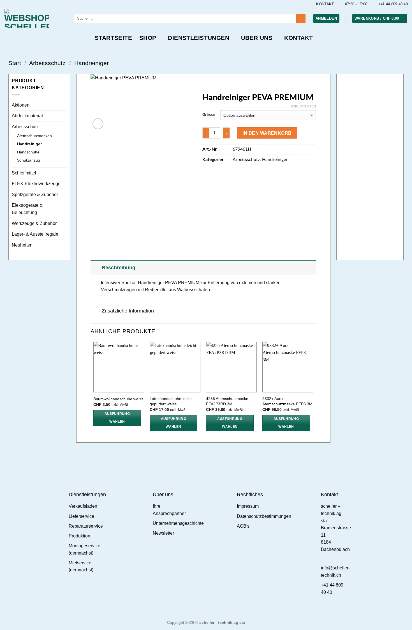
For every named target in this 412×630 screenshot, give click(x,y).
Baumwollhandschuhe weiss (118, 399)
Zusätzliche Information (128, 311)
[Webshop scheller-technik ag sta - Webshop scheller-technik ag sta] (35, 18)
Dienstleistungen (198, 38)
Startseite (113, 38)
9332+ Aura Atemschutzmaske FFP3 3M (287, 401)
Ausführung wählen (117, 417)
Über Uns (256, 38)
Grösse (208, 115)
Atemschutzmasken (34, 136)
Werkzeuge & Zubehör (34, 223)
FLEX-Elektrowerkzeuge (36, 183)
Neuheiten (22, 245)
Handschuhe (28, 152)
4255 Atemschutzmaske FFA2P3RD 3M (227, 401)
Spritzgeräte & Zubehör (35, 194)
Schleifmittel (24, 173)
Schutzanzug (28, 160)
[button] (326, 18)
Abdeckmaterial (27, 115)
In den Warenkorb (266, 133)
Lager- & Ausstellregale (35, 234)
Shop (147, 38)
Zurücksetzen (303, 106)
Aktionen (20, 105)
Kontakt (298, 38)
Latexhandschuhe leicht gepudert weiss (171, 401)
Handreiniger (91, 63)
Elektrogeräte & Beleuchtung (27, 209)
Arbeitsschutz (47, 63)
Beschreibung (118, 267)
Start (14, 63)
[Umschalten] (96, 267)
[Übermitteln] (300, 18)
